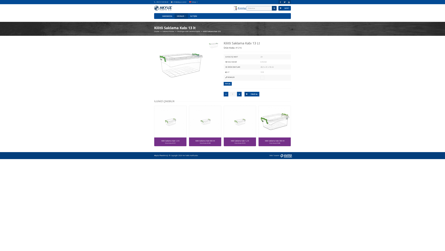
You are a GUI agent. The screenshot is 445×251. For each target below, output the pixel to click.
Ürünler (180, 16)
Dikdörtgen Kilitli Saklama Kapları (189, 31)
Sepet (286, 8)
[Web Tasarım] (286, 156)
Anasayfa (157, 16)
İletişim (193, 16)
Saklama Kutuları (168, 31)
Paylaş (227, 84)
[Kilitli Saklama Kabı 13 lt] (180, 66)
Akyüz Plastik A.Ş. (161, 155)
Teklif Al (254, 94)
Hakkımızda (167, 16)
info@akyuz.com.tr (179, 2)
